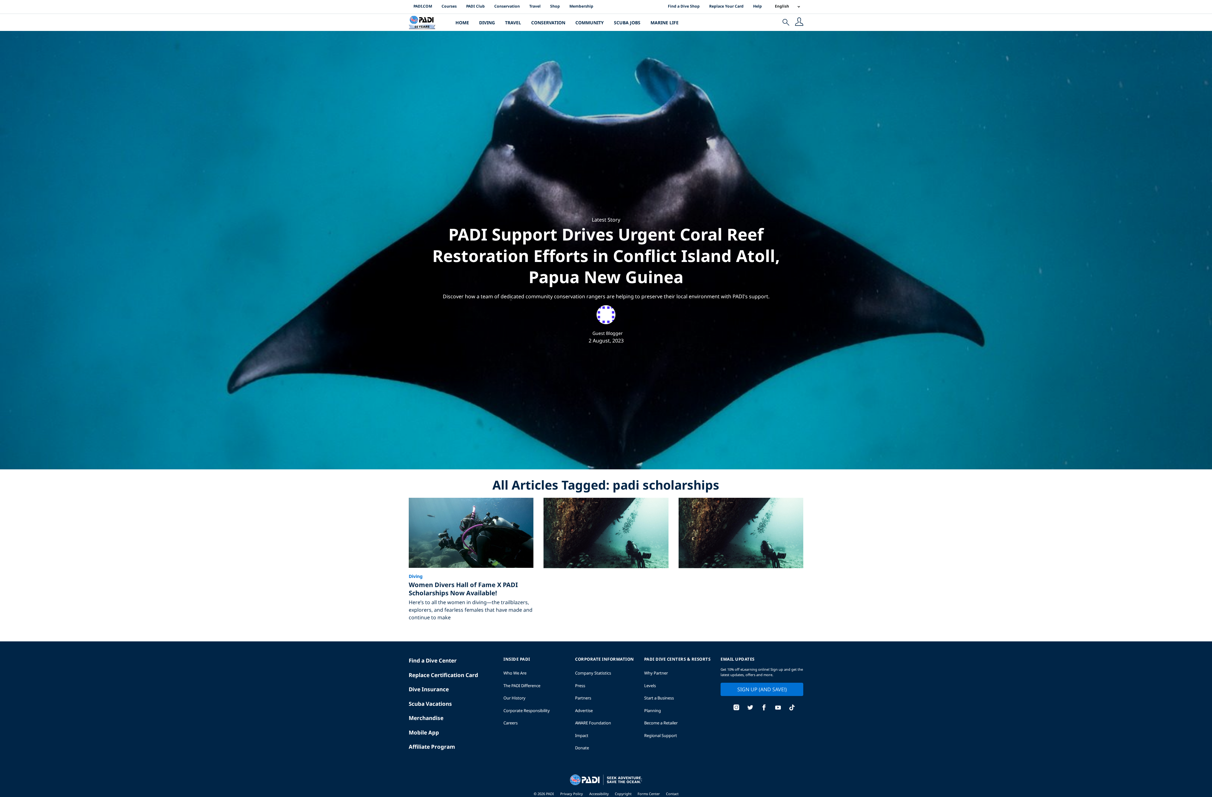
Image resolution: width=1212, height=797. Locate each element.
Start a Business (659, 698)
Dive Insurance (429, 689)
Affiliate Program (432, 746)
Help (757, 6)
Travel (535, 6)
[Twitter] (750, 708)
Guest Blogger (607, 333)
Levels (650, 685)
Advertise (584, 710)
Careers (510, 723)
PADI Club (475, 6)
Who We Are (514, 673)
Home (462, 23)
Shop (555, 6)
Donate (582, 748)
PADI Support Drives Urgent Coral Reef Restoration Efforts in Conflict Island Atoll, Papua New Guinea (606, 255)
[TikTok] (792, 708)
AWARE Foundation (593, 723)
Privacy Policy (571, 793)
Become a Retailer (661, 723)
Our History (514, 698)
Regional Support (660, 735)
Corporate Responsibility (526, 710)
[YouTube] (778, 708)
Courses (449, 6)
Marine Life (665, 23)
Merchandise (426, 718)
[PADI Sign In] (799, 22)
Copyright (624, 793)
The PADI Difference (521, 685)
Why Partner (656, 673)
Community (589, 23)
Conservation (507, 6)
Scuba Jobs (627, 23)
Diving (487, 23)
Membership (581, 6)
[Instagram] (736, 708)
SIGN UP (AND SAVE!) (762, 689)
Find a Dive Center (433, 660)
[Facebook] (764, 708)
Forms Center (649, 793)
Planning (652, 710)
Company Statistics (593, 673)
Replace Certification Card (443, 675)
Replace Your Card (726, 6)
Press (580, 685)
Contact (672, 793)
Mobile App (424, 732)
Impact (581, 735)
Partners (583, 698)
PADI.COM (422, 6)
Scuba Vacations (430, 703)
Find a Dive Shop (684, 6)
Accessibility (599, 793)
